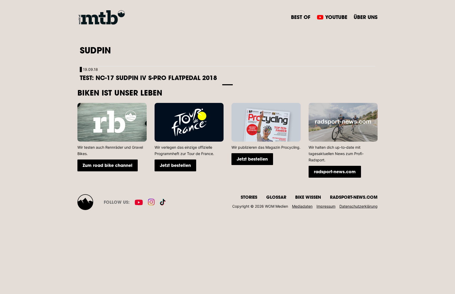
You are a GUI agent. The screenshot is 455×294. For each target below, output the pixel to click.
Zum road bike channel (107, 165)
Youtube (336, 17)
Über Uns (366, 17)
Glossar (276, 197)
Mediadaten (302, 206)
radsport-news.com (335, 171)
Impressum (325, 206)
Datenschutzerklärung (358, 206)
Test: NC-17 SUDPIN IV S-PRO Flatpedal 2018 (148, 77)
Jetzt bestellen (175, 165)
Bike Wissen (308, 197)
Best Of (300, 17)
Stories (249, 197)
